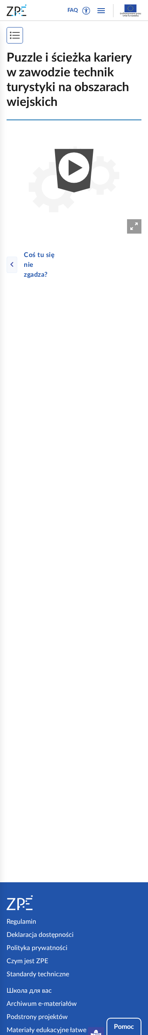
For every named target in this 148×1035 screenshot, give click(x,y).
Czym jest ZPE (27, 961)
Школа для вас (29, 990)
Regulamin (21, 921)
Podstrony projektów (37, 1017)
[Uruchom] (74, 179)
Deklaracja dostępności (40, 935)
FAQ (72, 10)
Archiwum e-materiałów (42, 1004)
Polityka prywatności (37, 948)
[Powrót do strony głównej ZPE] (18, 10)
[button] (86, 10)
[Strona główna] (39, 902)
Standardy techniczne (38, 974)
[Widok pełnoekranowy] (134, 226)
